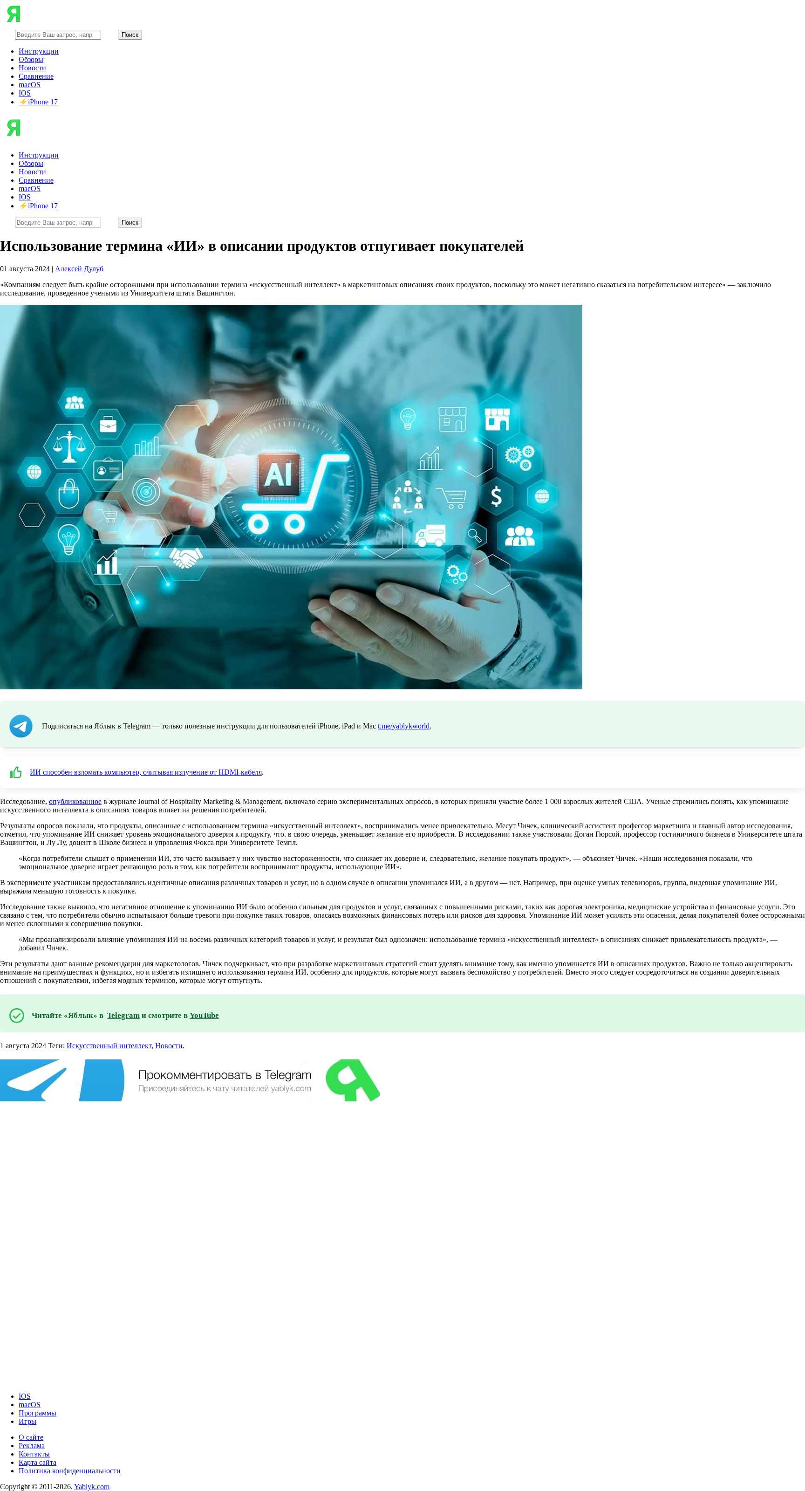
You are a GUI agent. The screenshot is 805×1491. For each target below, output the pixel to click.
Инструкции (39, 51)
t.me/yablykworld (404, 726)
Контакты (34, 1454)
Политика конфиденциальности (70, 1471)
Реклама (32, 1446)
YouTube (204, 1015)
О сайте (31, 1437)
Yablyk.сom (91, 1487)
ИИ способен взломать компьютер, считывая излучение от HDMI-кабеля (146, 772)
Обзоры (31, 59)
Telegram (123, 1015)
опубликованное (75, 801)
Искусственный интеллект (109, 1046)
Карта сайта (37, 1462)
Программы (37, 1413)
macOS (30, 85)
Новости (32, 68)
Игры (27, 1421)
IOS (25, 93)
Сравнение (36, 76)
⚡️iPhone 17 (38, 102)
